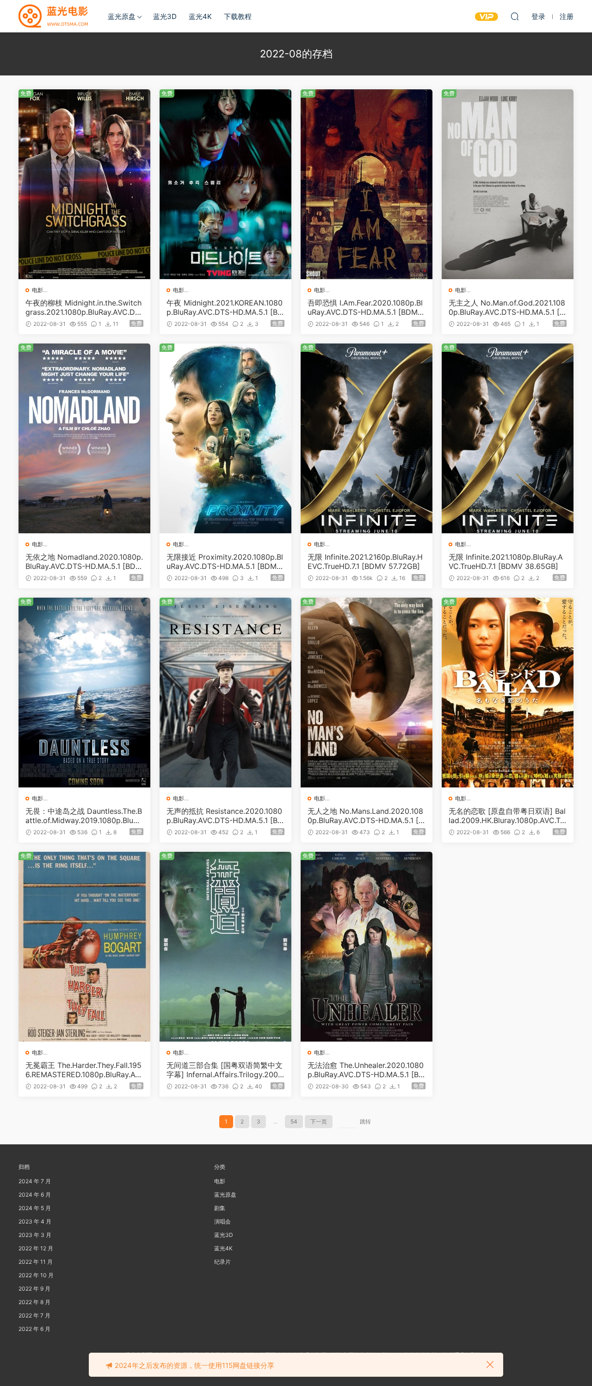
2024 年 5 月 (34, 1208)
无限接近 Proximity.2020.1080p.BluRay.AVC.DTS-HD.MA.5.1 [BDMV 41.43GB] (224, 561)
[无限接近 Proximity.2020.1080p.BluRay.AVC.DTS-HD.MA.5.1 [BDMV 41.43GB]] (225, 438)
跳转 (365, 1121)
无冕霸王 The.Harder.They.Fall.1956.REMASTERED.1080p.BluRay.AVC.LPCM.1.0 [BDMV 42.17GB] (83, 1070)
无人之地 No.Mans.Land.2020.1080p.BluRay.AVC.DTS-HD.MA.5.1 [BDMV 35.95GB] (365, 815)
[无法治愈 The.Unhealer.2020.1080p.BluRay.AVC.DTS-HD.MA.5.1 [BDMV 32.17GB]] (366, 947)
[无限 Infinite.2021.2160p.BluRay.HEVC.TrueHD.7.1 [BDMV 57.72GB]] (366, 438)
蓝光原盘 (122, 16)
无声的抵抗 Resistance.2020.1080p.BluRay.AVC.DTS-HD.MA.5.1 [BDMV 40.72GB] (224, 815)
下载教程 (238, 16)
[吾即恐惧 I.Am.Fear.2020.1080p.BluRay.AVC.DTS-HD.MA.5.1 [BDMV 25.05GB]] (366, 184)
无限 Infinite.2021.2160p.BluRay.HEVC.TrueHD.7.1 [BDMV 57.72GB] (365, 561)
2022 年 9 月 (34, 1288)
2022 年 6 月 (34, 1328)
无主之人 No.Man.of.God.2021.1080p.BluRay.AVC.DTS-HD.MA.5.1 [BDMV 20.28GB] (507, 307)
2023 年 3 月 (34, 1234)
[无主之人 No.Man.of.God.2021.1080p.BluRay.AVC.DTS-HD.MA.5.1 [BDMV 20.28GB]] (508, 184)
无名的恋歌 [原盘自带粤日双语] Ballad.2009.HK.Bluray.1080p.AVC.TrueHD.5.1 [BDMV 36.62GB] (507, 815)
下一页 (318, 1121)
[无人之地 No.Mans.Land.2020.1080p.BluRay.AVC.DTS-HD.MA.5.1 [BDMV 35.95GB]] (366, 692)
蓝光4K (200, 16)
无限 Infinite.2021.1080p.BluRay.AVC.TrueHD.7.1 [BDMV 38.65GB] (506, 561)
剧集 (219, 1208)
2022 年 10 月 (36, 1275)
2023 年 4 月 (34, 1221)
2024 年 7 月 (34, 1181)
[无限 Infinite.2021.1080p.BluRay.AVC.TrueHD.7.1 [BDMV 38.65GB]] (508, 438)
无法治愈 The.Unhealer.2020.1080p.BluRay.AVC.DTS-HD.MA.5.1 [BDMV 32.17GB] (366, 1070)
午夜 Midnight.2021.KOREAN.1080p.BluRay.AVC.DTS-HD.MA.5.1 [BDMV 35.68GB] (224, 307)
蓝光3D (165, 16)
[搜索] (514, 16)
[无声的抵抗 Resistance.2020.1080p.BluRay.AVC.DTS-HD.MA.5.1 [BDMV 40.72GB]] (225, 692)
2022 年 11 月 (35, 1261)
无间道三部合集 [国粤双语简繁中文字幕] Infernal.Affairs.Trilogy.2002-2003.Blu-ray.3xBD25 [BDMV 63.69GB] (225, 1070)
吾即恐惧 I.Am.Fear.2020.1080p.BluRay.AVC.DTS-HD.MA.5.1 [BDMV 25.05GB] (365, 307)
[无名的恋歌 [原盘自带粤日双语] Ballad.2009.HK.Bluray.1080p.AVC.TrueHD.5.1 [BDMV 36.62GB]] (508, 692)
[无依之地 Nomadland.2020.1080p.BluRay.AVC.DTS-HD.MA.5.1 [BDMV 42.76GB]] (84, 438)
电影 (37, 290)
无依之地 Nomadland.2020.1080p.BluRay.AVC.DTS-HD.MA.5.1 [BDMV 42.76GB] (84, 561)
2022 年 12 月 (35, 1248)
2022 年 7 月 (34, 1315)
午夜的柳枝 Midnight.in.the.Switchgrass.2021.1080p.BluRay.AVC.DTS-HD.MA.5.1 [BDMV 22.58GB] (83, 307)
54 (293, 1121)
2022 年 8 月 (34, 1302)
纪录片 (222, 1261)
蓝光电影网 (53, 16)
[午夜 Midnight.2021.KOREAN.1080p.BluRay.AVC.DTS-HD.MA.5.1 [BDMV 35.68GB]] (225, 184)
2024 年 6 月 (34, 1194)
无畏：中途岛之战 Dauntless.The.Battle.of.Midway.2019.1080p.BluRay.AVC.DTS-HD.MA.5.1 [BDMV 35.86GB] (83, 815)
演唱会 (222, 1221)
